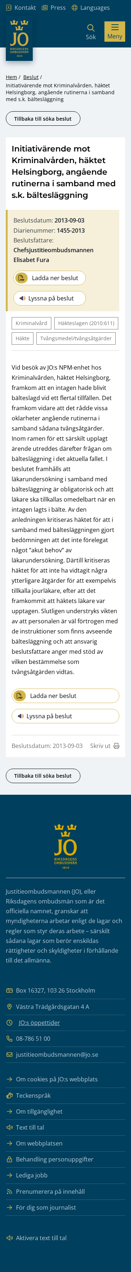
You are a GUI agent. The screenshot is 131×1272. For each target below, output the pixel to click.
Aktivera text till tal (41, 1238)
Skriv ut (100, 746)
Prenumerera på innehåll (50, 1192)
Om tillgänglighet (39, 1111)
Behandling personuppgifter (55, 1159)
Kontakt (25, 8)
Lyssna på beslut (51, 298)
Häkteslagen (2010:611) (86, 323)
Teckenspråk (33, 1096)
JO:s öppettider (39, 1023)
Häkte (22, 338)
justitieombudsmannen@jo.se (57, 1055)
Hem (11, 77)
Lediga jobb (32, 1175)
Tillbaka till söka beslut (43, 118)
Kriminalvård (31, 323)
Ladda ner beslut (55, 278)
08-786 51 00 (33, 1039)
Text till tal (30, 1127)
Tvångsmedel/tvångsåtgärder (76, 338)
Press (58, 8)
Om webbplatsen (39, 1143)
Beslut (31, 77)
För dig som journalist (46, 1207)
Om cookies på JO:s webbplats (57, 1079)
